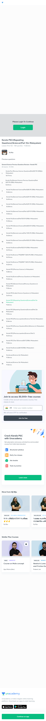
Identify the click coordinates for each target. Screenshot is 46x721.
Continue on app (23, 716)
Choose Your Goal (11, 3)
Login (23, 127)
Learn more (23, 478)
